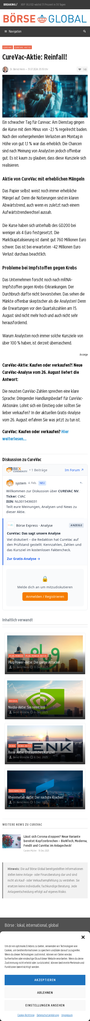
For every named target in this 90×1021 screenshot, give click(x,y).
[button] (83, 937)
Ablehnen (45, 993)
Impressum (67, 1015)
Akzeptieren (45, 980)
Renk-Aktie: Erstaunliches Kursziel (31, 752)
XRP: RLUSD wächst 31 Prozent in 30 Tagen (43, 4)
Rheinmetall (17, 790)
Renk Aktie (24, 745)
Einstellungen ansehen (45, 1005)
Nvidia (13, 700)
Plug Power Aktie (36, 655)
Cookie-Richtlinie (26, 1015)
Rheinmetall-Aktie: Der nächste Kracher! (35, 797)
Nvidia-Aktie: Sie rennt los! (26, 707)
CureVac (7, 47)
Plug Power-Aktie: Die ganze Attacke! (34, 662)
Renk (12, 745)
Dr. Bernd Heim (17, 69)
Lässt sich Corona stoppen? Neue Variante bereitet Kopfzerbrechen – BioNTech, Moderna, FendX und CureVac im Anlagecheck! (55, 841)
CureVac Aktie (23, 47)
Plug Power (16, 655)
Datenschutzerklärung (48, 1015)
